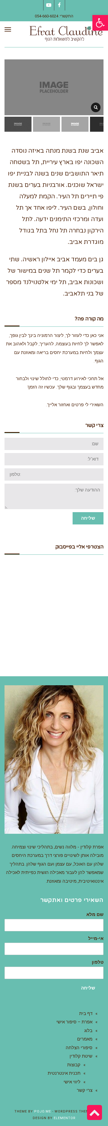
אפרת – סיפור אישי (74, 1022)
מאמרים (84, 1039)
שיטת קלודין (81, 1056)
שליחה (88, 518)
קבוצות (73, 1064)
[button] (100, 23)
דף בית (85, 1013)
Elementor (65, 1118)
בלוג (88, 1030)
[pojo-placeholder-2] (95, 107)
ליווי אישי (72, 1082)
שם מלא (95, 914)
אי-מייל (96, 938)
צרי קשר (84, 1090)
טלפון (98, 962)
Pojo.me (42, 1111)
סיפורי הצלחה (79, 1047)
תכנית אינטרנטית (64, 1073)
